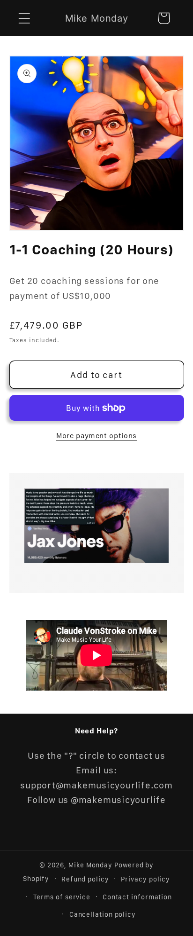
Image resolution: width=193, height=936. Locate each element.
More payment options (96, 435)
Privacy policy (145, 879)
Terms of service (62, 897)
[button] (24, 18)
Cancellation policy (102, 914)
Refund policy (85, 879)
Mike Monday (90, 865)
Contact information (137, 897)
